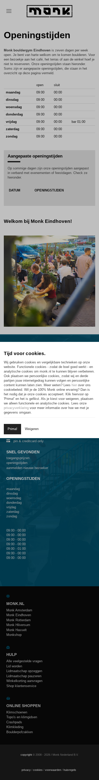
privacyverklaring (16, 408)
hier (74, 385)
